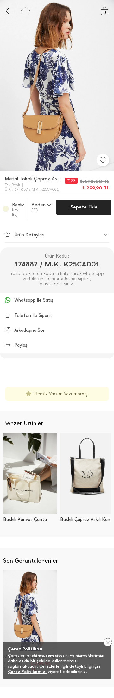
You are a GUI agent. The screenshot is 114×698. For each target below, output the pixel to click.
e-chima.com (40, 655)
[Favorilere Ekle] (103, 160)
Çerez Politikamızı (27, 671)
